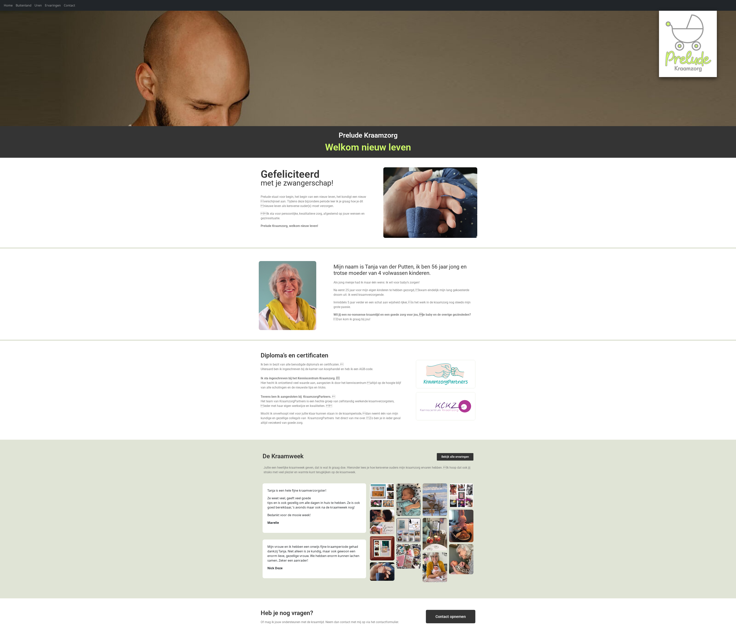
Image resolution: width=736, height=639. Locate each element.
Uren (38, 5)
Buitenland (23, 5)
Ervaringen (53, 5)
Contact (69, 5)
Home (8, 5)
